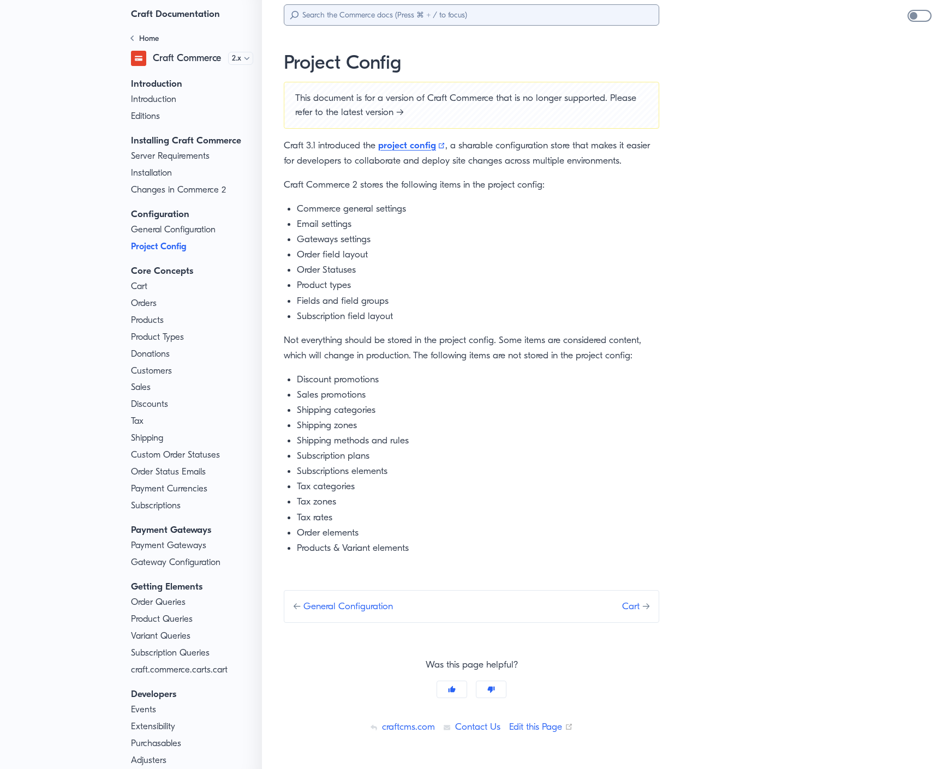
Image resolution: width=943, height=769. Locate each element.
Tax (137, 421)
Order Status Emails (168, 471)
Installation (151, 172)
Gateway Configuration (175, 562)
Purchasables (156, 743)
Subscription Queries (170, 652)
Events (143, 709)
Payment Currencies (169, 488)
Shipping (147, 437)
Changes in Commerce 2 (178, 189)
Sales (141, 387)
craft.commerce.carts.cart (179, 669)
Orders (144, 303)
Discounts (149, 404)
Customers (151, 370)
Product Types (157, 337)
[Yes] (452, 689)
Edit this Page (541, 726)
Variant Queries (160, 635)
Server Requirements (170, 156)
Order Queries (158, 602)
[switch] (920, 16)
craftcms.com (407, 726)
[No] (491, 689)
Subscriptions (156, 505)
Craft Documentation (175, 13)
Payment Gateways (168, 545)
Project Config (158, 246)
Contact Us (476, 726)
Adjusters (148, 760)
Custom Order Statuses (175, 454)
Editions (145, 116)
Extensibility (153, 726)
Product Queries (162, 619)
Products (147, 320)
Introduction (153, 99)
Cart (139, 286)
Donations (150, 354)
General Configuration (173, 229)
